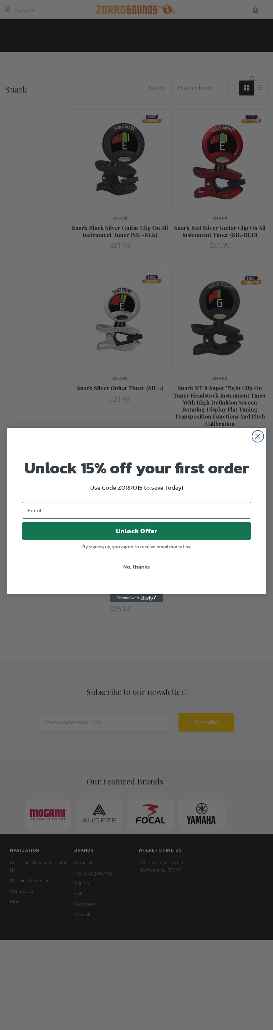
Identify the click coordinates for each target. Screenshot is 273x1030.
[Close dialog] (258, 436)
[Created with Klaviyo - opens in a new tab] (136, 598)
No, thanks (136, 567)
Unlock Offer (136, 531)
